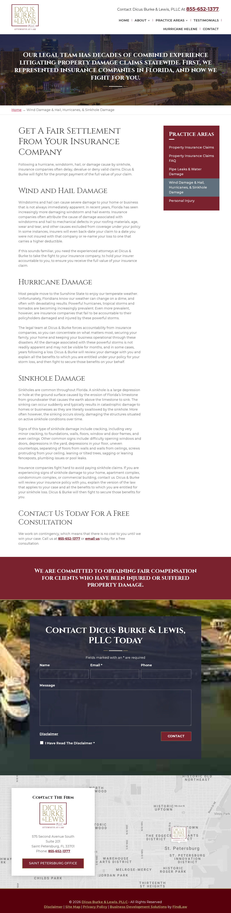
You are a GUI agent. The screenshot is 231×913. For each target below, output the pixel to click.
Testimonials (206, 20)
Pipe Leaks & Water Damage (185, 171)
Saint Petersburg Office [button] (53, 863)
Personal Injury (182, 201)
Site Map (72, 907)
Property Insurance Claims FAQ (191, 158)
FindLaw (180, 907)
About (141, 20)
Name (45, 665)
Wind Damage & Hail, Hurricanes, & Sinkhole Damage (188, 187)
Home (124, 20)
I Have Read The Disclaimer (70, 743)
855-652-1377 (202, 9)
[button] (227, 886)
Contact (211, 29)
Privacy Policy (95, 907)
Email (96, 665)
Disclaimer (49, 734)
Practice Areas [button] (170, 20)
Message (47, 685)
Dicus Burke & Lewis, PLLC (105, 902)
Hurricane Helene (180, 29)
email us (92, 539)
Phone (146, 665)
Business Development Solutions (138, 907)
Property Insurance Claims (191, 147)
